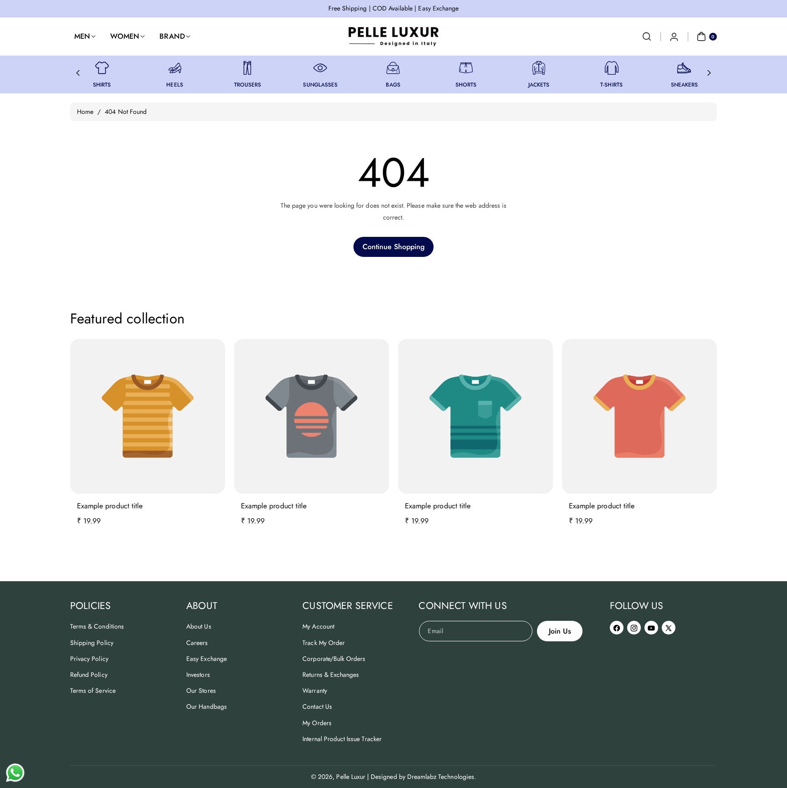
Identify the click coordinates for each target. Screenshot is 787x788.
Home (85, 111)
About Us (198, 626)
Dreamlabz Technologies (440, 776)
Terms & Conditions (97, 626)
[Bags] (393, 68)
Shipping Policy (91, 642)
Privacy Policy (89, 658)
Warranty (314, 690)
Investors (198, 674)
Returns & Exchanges (330, 674)
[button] (647, 36)
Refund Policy (88, 674)
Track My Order (323, 642)
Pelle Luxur (350, 776)
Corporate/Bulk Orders (333, 658)
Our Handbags (206, 706)
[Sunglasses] (320, 68)
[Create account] (674, 36)
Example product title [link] (110, 506)
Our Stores (201, 690)
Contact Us (317, 706)
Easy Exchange (206, 658)
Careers (197, 642)
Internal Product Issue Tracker (342, 738)
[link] (102, 68)
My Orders (316, 722)
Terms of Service (93, 690)
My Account (318, 626)
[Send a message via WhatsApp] (15, 772)
